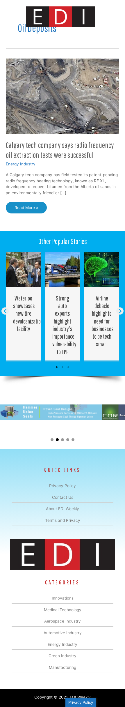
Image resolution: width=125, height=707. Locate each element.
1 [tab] (57, 367)
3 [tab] (68, 367)
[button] (5, 311)
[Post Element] (23, 306)
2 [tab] (62, 367)
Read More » (26, 209)
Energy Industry (20, 164)
